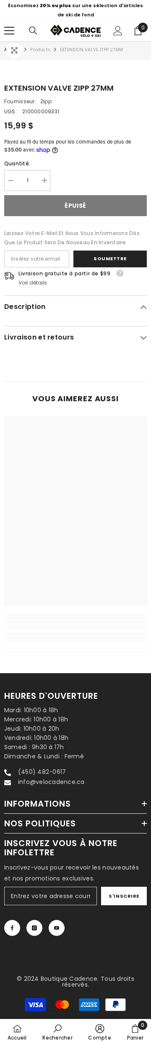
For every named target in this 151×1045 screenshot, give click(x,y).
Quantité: (17, 163)
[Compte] (117, 30)
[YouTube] (57, 928)
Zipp (46, 101)
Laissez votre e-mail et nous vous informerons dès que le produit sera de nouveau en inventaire (72, 238)
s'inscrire (124, 896)
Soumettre (110, 258)
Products (40, 50)
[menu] (9, 31)
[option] (75, 10)
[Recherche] (33, 31)
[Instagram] (34, 928)
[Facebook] (12, 928)
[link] (75, 627)
